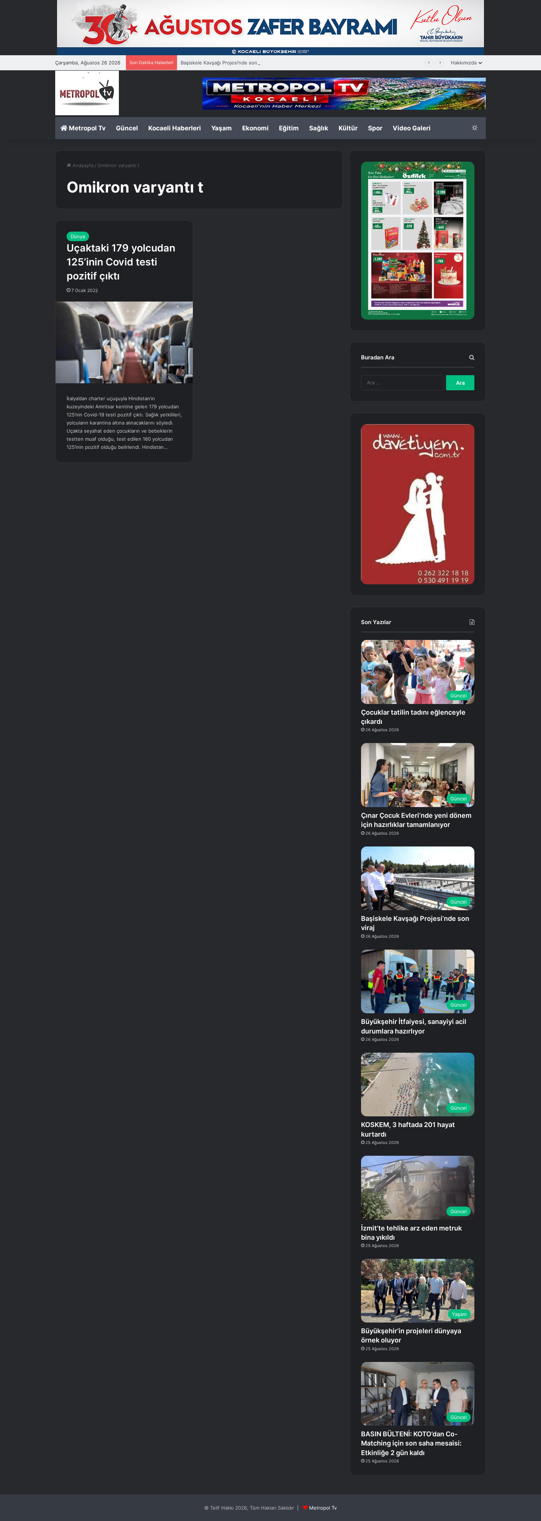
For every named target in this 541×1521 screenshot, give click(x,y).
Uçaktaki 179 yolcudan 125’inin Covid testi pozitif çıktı (121, 262)
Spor (375, 128)
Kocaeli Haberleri (174, 128)
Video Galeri (412, 128)
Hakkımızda (464, 63)
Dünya (78, 236)
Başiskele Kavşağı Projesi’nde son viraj (224, 63)
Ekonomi (255, 128)
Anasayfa (82, 165)
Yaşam (221, 128)
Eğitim (289, 128)
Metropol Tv (86, 128)
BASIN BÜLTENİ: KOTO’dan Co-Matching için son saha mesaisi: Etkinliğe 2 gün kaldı (411, 1443)
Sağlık (318, 128)
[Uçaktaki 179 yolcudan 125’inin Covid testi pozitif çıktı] (124, 342)
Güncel (127, 128)
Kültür (348, 128)
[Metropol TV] (87, 93)
